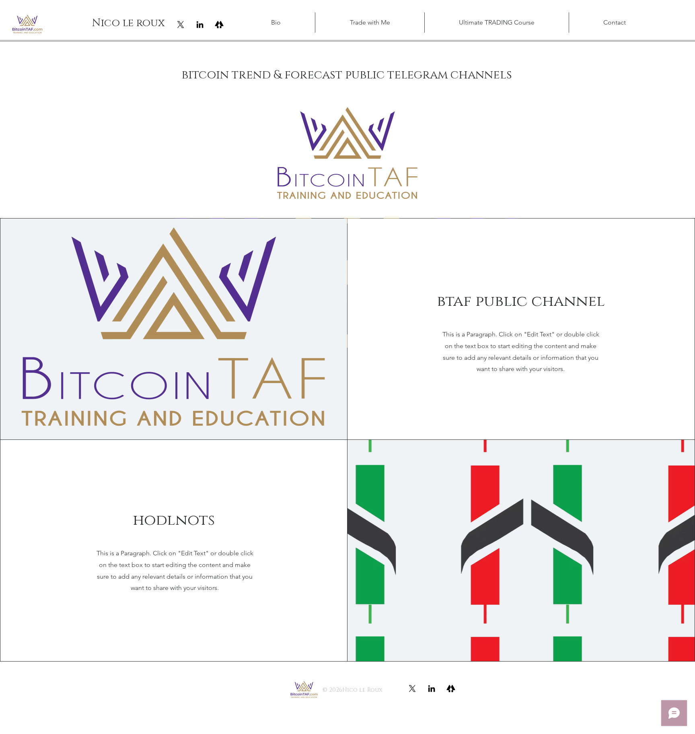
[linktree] (219, 24)
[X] (180, 24)
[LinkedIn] (200, 24)
